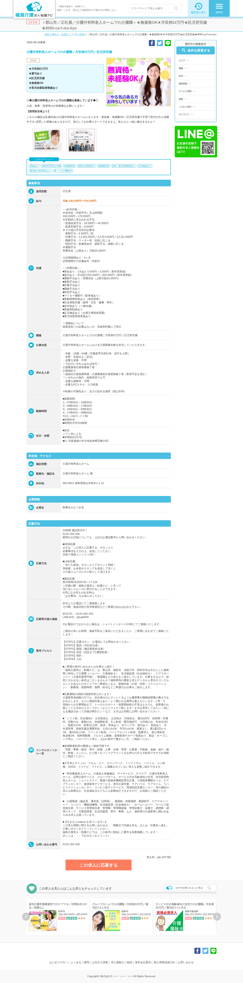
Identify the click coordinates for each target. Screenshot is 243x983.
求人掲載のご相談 (121, 962)
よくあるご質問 (80, 962)
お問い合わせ (186, 962)
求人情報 (79, 34)
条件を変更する (195, 50)
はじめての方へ (58, 962)
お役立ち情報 (100, 962)
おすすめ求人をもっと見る (189, 888)
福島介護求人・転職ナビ (58, 34)
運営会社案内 (143, 962)
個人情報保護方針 (164, 962)
